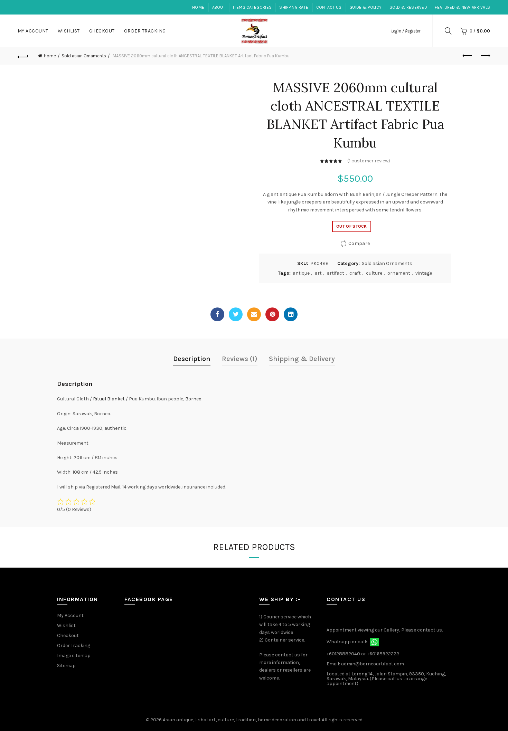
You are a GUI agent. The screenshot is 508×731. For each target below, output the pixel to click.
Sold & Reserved (408, 7)
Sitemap (66, 665)
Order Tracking (145, 31)
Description (191, 359)
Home (198, 7)
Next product (484, 56)
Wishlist (69, 31)
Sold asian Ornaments (84, 55)
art (318, 273)
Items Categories (252, 7)
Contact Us (329, 7)
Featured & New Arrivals (462, 7)
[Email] (254, 314)
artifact (335, 273)
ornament (398, 273)
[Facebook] (217, 314)
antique (301, 273)
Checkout (102, 31)
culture (374, 273)
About (219, 7)
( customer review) (368, 161)
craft (355, 273)
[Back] (23, 56)
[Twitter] (236, 314)
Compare (359, 243)
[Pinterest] (272, 314)
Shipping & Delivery (302, 359)
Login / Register (405, 31)
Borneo (193, 399)
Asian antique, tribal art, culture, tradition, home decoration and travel (241, 720)
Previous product (467, 56)
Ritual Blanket (109, 399)
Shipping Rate (293, 7)
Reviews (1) (239, 359)
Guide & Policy (365, 7)
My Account (33, 31)
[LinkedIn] (291, 314)
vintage (423, 273)
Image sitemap (74, 655)
